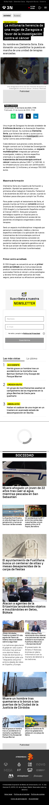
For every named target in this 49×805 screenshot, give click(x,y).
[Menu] (46, 8)
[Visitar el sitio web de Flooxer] (38, 776)
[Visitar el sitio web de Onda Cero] (30, 770)
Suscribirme (24, 340)
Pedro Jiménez (11, 106)
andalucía (14, 404)
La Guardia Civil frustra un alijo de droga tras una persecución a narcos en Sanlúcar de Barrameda (13, 521)
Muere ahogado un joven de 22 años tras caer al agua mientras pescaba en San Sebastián (24, 492)
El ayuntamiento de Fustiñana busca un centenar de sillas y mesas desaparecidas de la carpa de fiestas (23, 565)
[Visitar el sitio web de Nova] (40, 764)
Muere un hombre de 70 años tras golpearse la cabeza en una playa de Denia (34, 732)
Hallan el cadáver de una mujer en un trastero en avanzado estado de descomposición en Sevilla (25, 410)
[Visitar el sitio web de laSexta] (19, 764)
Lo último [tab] (32, 358)
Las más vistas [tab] (11, 358)
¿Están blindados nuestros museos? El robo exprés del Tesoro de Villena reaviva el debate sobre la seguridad (13, 637)
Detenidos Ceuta (19, 2)
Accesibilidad (33, 799)
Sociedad (24, 455)
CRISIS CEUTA (15, 384)
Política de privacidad (21, 794)
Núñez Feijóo (8, 2)
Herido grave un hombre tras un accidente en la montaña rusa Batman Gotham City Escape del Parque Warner (23, 372)
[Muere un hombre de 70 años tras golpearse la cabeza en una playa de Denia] (35, 721)
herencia (7, 136)
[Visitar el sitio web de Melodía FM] (11, 776)
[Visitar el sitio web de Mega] (8, 770)
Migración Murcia (32, 2)
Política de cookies (38, 794)
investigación (32, 136)
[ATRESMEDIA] (24, 757)
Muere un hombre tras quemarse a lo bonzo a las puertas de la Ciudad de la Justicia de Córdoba (21, 703)
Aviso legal (8, 794)
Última (32, 7)
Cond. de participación (19, 799)
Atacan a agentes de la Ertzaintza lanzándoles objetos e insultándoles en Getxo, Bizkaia (24, 608)
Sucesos (17, 16)
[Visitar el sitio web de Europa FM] (40, 770)
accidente (13, 365)
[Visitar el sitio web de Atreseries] (19, 770)
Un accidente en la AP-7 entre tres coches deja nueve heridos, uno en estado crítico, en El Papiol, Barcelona (34, 522)
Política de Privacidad (31, 333)
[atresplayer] (40, 8)
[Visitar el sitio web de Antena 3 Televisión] (8, 764)
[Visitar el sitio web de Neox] (30, 764)
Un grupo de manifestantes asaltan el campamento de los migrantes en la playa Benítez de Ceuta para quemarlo (26, 392)
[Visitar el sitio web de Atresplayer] (24, 776)
